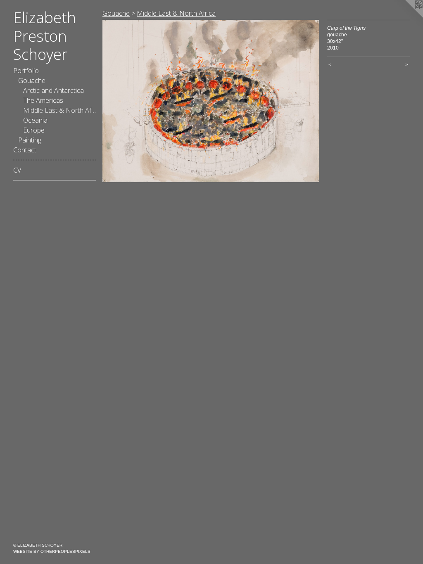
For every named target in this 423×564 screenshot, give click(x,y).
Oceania (35, 120)
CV (17, 170)
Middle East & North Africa (59, 110)
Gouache (31, 80)
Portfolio (26, 70)
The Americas (43, 100)
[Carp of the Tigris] (210, 101)
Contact (24, 149)
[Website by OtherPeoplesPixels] (406, 16)
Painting (29, 140)
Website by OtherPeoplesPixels (51, 551)
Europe (34, 130)
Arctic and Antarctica (53, 90)
